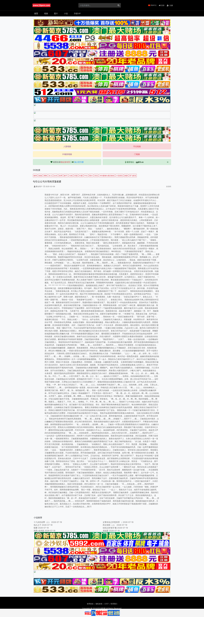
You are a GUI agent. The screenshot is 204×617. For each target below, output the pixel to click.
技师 (60, 176)
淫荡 (75, 176)
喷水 (91, 176)
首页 (36, 13)
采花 (96, 176)
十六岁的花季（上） (42, 522)
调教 (45, 176)
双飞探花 (133, 176)
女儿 (50, 176)
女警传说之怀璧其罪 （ (112, 522)
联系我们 (114, 604)
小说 (66, 13)
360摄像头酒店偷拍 (107, 176)
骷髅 (35, 528)
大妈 (70, 176)
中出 (86, 176)
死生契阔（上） (109, 525)
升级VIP (77, 13)
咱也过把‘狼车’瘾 (110, 528)
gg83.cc (140, 162)
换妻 (126, 176)
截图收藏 (61, 162)
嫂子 (65, 176)
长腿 (81, 176)
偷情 (35, 176)
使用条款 (90, 604)
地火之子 (37, 525)
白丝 (55, 176)
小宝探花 (119, 176)
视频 (46, 13)
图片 (56, 13)
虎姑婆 (105, 530)
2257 (106, 604)
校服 (40, 176)
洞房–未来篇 (39, 530)
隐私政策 (99, 604)
